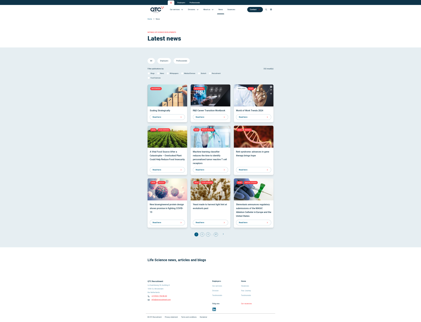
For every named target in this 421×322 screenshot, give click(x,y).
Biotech (203, 73)
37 (216, 234)
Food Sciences (156, 78)
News (162, 73)
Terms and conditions (189, 317)
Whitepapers (174, 73)
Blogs (152, 73)
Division (215, 291)
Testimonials (217, 295)
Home (150, 19)
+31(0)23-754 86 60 (159, 296)
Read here (157, 117)
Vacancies (245, 286)
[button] (271, 9)
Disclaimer (203, 317)
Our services (217, 286)
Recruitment (216, 73)
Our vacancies (246, 304)
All (151, 61)
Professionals (195, 3)
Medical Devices (189, 73)
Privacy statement (171, 317)
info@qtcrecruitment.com (161, 300)
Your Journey (246, 291)
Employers (181, 3)
